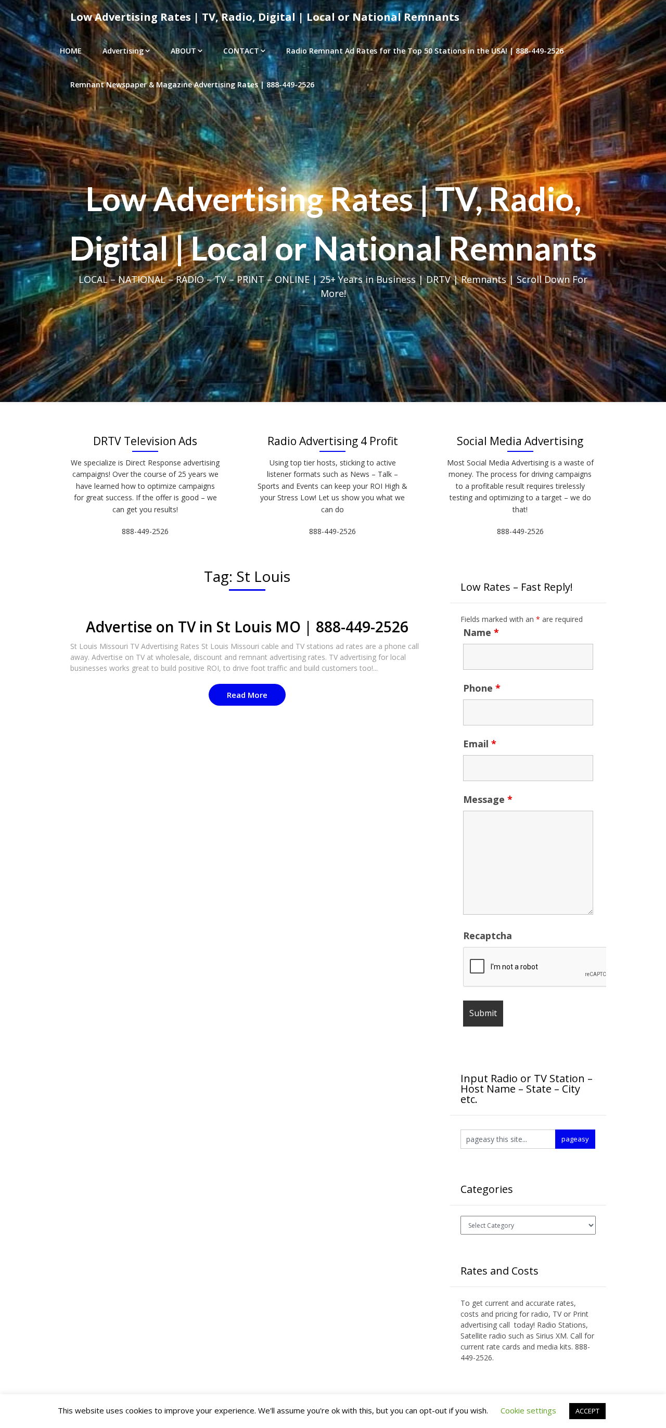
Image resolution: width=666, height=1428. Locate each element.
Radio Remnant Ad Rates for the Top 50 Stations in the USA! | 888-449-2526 (424, 51)
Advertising (123, 51)
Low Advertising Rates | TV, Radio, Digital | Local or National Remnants (264, 17)
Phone (482, 688)
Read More (247, 695)
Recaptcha (487, 935)
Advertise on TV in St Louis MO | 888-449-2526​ (247, 627)
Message (488, 799)
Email (479, 743)
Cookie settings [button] (528, 1410)
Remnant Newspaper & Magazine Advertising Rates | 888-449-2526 (192, 84)
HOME (71, 51)
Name (481, 632)
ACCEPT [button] (587, 1411)
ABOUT (183, 51)
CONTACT (241, 51)
